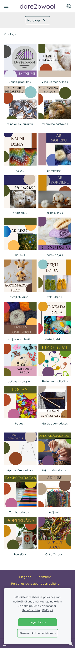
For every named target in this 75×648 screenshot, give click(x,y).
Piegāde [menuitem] (25, 577)
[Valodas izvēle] (68, 6)
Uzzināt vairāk (31, 610)
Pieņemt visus (37, 622)
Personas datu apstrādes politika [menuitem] (35, 583)
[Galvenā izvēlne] (6, 6)
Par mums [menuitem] (44, 577)
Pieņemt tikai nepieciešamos (37, 633)
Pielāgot (47, 610)
